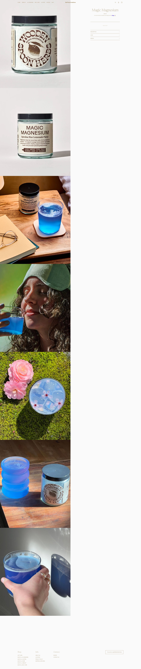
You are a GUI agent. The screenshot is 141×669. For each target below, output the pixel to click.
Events (55, 655)
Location (38, 657)
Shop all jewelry (22, 663)
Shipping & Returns (40, 661)
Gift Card (20, 655)
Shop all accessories (23, 657)
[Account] (118, 2)
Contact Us (56, 657)
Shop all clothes (22, 659)
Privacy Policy (39, 659)
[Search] (115, 2)
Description (93, 31)
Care (91, 35)
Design (92, 38)
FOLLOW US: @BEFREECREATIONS (114, 652)
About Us (38, 655)
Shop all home (21, 661)
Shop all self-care (22, 665)
